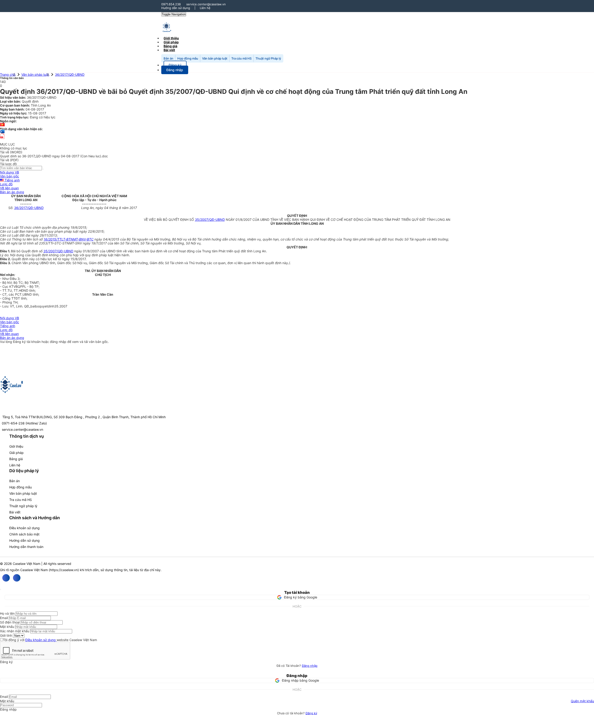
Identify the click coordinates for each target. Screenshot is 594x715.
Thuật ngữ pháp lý (23, 506)
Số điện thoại (10, 622)
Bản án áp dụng (12, 192)
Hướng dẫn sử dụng (175, 8)
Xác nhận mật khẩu (14, 631)
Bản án (168, 58)
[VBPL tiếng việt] (2, 125)
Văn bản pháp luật (214, 58)
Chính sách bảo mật (24, 534)
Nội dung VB (9, 172)
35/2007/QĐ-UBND (210, 219)
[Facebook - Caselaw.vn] (6, 578)
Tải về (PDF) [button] (9, 160)
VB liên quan (9, 188)
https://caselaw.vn (64, 570)
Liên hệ (205, 8)
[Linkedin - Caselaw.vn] (16, 578)
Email (4, 618)
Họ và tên (7, 613)
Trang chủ (7, 74)
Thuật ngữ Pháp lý (268, 58)
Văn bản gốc (9, 176)
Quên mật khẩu (582, 701)
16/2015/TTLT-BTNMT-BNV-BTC (69, 239)
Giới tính (6, 635)
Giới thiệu (16, 446)
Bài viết (169, 50)
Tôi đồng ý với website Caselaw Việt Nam (50, 640)
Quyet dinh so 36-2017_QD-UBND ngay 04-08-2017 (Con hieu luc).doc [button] (54, 156)
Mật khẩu (7, 627)
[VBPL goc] (2, 140)
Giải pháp (16, 453)
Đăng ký (311, 713)
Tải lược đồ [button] (8, 164)
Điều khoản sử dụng (24, 528)
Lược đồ (6, 184)
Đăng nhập (309, 666)
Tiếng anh (12, 180)
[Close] (0, 589)
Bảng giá (16, 459)
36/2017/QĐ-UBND (69, 74)
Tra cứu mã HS (241, 58)
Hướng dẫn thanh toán (26, 547)
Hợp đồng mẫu (187, 58)
